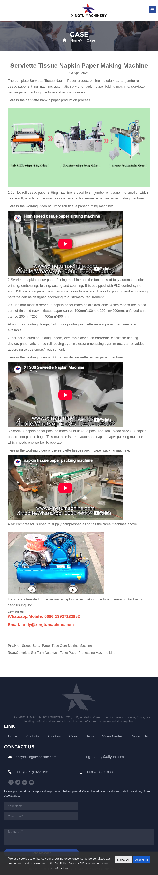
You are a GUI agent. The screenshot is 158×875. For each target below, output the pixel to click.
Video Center (112, 736)
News (89, 736)
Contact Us (139, 736)
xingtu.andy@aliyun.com (104, 757)
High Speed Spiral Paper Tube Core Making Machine (53, 645)
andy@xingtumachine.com (36, 757)
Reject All (123, 859)
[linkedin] (24, 782)
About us (54, 736)
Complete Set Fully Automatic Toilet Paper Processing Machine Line (65, 652)
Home (75, 40)
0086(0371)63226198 (32, 772)
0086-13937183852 (101, 772)
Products (32, 736)
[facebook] (11, 782)
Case (91, 40)
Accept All (141, 859)
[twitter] (17, 782)
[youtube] (31, 782)
